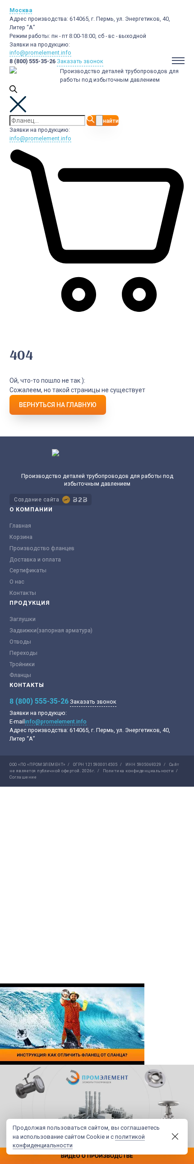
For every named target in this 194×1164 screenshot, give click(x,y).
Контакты (22, 592)
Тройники (22, 664)
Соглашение (23, 777)
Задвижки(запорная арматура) (50, 630)
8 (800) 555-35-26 (32, 61)
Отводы (20, 641)
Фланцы (20, 675)
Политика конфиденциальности (138, 771)
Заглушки (22, 619)
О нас (16, 581)
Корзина (20, 536)
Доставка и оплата (35, 559)
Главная (20, 525)
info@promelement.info (40, 52)
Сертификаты (27, 570)
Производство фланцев (41, 548)
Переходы (23, 652)
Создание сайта (36, 499)
